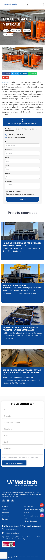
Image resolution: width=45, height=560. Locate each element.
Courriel (8, 173)
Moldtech (6, 82)
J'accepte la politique (13, 191)
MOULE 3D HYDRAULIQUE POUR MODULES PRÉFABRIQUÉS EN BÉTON (22, 244)
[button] (6, 30)
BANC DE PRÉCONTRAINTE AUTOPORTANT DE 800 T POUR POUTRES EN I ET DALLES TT (22, 372)
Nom (6, 142)
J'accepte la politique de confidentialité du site (20, 194)
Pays (7, 157)
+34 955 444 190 (11, 529)
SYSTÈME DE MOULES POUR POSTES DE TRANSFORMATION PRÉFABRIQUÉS (21, 329)
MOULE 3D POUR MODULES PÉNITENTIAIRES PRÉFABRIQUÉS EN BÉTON (22, 286)
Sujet (7, 165)
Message (8, 181)
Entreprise (9, 150)
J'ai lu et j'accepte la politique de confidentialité (21, 457)
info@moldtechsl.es (12, 533)
